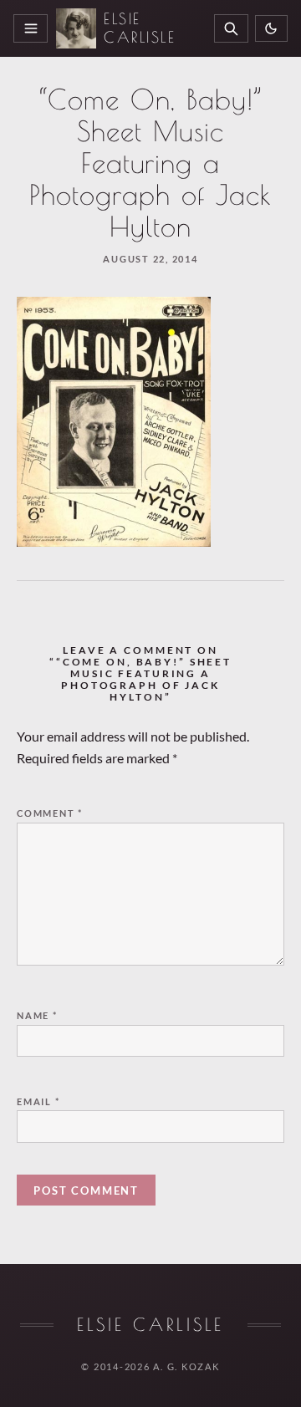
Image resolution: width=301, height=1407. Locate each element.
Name (37, 1015)
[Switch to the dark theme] (271, 29)
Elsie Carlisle (140, 28)
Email (38, 1101)
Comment (50, 813)
